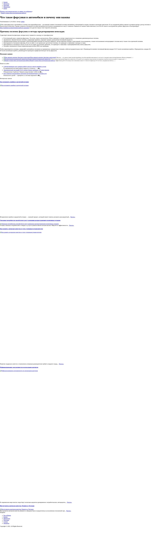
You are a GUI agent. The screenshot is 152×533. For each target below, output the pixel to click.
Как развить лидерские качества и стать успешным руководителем (21, 229)
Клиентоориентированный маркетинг (39, 59)
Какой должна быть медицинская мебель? (13, 13)
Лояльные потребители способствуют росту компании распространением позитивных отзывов (30, 220)
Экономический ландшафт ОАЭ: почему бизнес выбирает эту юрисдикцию (26, 70)
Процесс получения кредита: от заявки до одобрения (16, 11)
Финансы (6, 3)
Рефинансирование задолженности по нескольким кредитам (19, 367)
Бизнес (6, 2)
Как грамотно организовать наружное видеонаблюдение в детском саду (25, 73)
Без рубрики (7, 515)
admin (22, 21)
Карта (5, 8)
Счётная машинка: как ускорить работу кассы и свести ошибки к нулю (25, 66)
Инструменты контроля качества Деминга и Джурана (17, 506)
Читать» (72, 217)
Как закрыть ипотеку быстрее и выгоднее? (43, 57)
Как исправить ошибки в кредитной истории (14, 82)
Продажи (6, 5)
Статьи (6, 521)
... (40, 68)
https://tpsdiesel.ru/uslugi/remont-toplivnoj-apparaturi (14, 28)
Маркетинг (7, 7)
